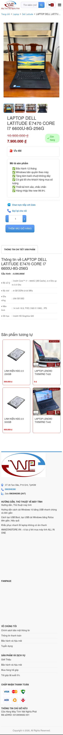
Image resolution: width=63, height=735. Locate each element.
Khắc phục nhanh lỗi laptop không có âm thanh (24, 525)
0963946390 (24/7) (17, 493)
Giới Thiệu (6, 659)
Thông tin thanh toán (11, 635)
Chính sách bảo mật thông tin (15, 630)
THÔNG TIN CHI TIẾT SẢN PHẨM (19, 249)
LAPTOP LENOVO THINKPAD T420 (43, 372)
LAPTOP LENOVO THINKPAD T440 (43, 420)
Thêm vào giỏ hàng (20, 228)
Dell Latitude (27, 14)
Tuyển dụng (7, 645)
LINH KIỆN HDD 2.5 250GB (14, 372)
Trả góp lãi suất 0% (10, 675)
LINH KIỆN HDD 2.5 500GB (14, 420)
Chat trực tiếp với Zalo (24, 204)
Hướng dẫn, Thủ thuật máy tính (16, 504)
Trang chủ (5, 14)
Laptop (16, 14)
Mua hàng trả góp (10, 669)
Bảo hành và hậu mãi (11, 640)
